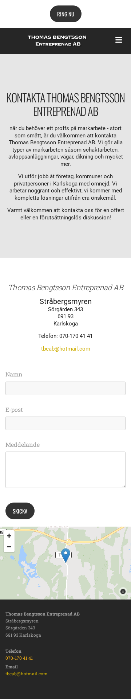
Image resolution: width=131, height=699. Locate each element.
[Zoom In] (9, 535)
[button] (66, 13)
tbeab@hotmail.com (65, 348)
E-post (14, 409)
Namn (14, 374)
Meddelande (22, 444)
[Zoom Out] (9, 546)
